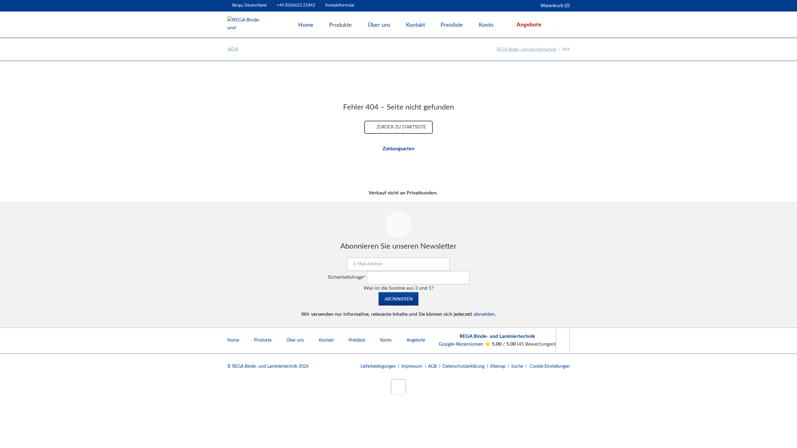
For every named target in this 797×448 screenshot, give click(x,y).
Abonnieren (398, 299)
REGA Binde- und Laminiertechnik (527, 50)
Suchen (563, 25)
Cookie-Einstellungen (550, 366)
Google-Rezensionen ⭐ (465, 344)
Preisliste (357, 340)
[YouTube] (562, 340)
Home (233, 340)
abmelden (484, 314)
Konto (386, 340)
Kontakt (326, 340)
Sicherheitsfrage (346, 277)
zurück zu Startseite (400, 127)
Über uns (295, 340)
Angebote (416, 340)
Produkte (262, 340)
